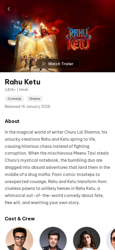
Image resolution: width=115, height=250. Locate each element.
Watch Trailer (60, 63)
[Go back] (9, 9)
